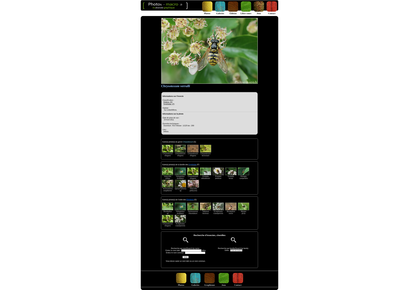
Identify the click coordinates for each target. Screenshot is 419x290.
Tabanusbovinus (205, 212)
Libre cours (245, 13)
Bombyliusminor (231, 212)
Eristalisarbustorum (205, 177)
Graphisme (209, 285)
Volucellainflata (167, 177)
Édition (233, 13)
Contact (272, 13)
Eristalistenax (231, 177)
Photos (207, 13)
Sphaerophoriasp (180, 190)
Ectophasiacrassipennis (218, 212)
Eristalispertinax (218, 177)
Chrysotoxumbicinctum (205, 154)
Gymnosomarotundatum (193, 212)
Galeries (220, 13)
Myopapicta (243, 212)
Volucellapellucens (193, 190)
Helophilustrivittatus (180, 177)
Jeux (259, 13)
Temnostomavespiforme (168, 190)
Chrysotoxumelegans (167, 154)
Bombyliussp (168, 212)
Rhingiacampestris (243, 177)
